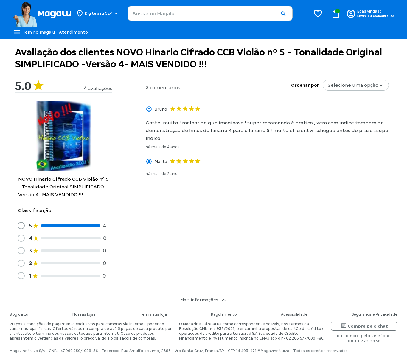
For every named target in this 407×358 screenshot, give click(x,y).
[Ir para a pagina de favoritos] (318, 13)
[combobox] (210, 13)
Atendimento (73, 32)
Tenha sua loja (153, 314)
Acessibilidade (294, 314)
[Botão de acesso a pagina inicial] (42, 13)
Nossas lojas (84, 314)
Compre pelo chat (368, 326)
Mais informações (199, 299)
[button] (283, 13)
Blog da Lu (19, 314)
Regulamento (224, 314)
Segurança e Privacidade (374, 314)
